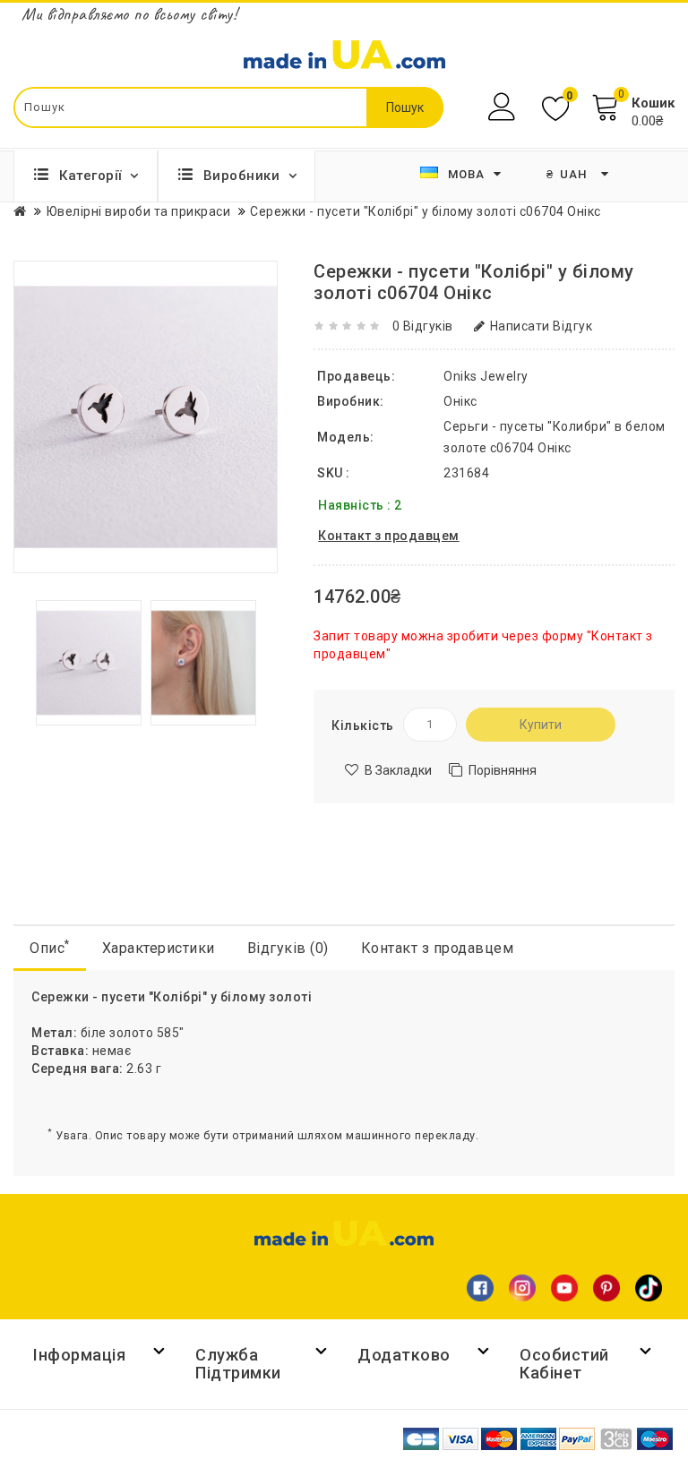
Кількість (362, 725)
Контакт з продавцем (437, 948)
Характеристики (158, 948)
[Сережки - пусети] (89, 662)
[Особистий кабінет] (504, 107)
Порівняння (503, 770)
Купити (541, 724)
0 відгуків (422, 326)
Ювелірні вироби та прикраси (139, 211)
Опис (50, 947)
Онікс (460, 401)
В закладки (398, 770)
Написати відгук (541, 326)
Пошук (405, 107)
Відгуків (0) (288, 948)
